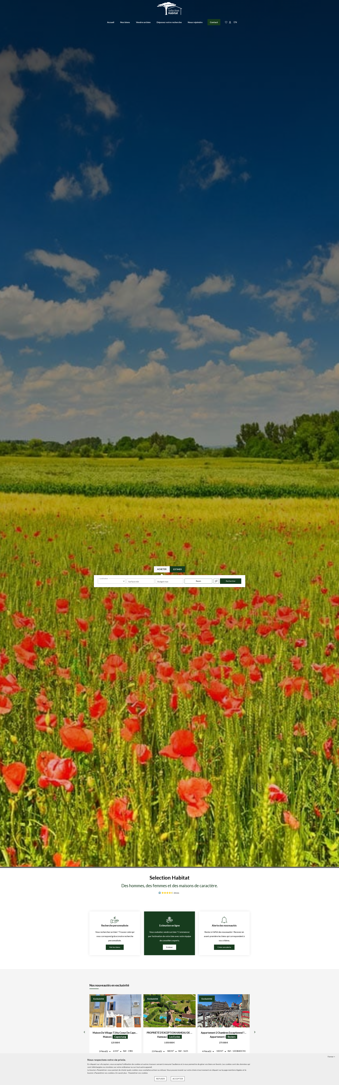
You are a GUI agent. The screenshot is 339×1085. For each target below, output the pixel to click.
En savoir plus (121, 1073)
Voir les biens (114, 947)
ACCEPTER (178, 1078)
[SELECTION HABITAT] (169, 8)
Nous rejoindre (195, 22)
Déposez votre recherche (169, 22)
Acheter (161, 569)
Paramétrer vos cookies (138, 1073)
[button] (84, 1032)
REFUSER (160, 1078)
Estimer (177, 569)
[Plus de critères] (216, 581)
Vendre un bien (143, 22)
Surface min (133, 581)
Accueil (110, 22)
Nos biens (125, 22)
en (235, 22)
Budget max (162, 581)
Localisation (103, 578)
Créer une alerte (224, 947)
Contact (214, 22)
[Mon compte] (230, 22)
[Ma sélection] (226, 22)
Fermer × (331, 1056)
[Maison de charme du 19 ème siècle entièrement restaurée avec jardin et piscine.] (224, 1010)
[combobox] (111, 581)
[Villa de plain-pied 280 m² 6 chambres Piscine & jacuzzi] (115, 1010)
